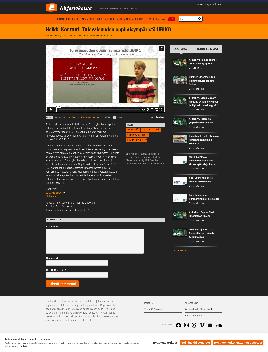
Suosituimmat (207, 49)
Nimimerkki (52, 258)
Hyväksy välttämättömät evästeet (238, 342)
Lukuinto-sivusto (55, 192)
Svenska (200, 4)
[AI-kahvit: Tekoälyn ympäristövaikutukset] (180, 122)
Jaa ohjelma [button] (157, 117)
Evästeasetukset (165, 342)
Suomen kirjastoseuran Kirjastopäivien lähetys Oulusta (202, 81)
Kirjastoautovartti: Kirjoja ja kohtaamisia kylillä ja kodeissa (204, 140)
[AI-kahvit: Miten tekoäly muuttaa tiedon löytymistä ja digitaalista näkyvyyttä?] (180, 101)
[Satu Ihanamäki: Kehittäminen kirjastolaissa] (180, 198)
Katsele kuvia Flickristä (197, 309)
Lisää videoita (180, 250)
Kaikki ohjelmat (157, 19)
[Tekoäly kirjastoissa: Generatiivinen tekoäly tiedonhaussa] (180, 233)
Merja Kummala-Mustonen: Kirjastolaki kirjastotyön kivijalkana (202, 160)
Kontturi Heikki (150, 129)
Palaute (148, 302)
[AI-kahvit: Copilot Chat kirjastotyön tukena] (180, 215)
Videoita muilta (125, 19)
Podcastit (140, 19)
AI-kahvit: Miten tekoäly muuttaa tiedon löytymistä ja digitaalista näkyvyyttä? (203, 101)
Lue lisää (23, 346)
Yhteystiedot (191, 302)
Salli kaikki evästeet (195, 342)
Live (172, 19)
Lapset (76, 19)
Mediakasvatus (84, 117)
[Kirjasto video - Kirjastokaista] (51, 7)
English (208, 4)
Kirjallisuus (63, 19)
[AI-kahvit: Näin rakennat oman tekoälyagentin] (180, 63)
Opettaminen (97, 117)
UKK (220, 4)
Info (215, 4)
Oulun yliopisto (136, 140)
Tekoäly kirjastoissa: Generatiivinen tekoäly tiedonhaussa (201, 233)
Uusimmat (181, 49)
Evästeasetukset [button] (193, 315)
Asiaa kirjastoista (92, 19)
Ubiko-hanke (52, 196)
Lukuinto (132, 129)
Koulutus (109, 19)
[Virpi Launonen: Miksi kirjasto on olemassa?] (180, 181)
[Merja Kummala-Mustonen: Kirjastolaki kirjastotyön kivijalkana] (180, 160)
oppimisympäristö (137, 134)
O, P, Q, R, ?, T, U (56, 270)
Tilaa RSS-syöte (153, 309)
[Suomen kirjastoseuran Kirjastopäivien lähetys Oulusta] (180, 80)
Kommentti (53, 226)
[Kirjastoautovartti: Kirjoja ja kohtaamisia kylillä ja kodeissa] (180, 139)
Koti (51, 19)
